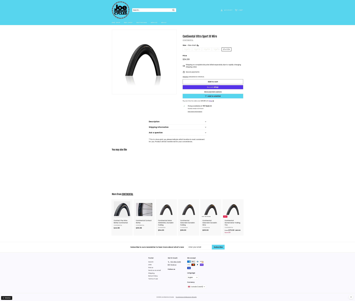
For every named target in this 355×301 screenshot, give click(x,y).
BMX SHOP (128, 22)
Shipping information (159, 127)
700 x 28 (207, 49)
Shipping (185, 77)
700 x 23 (187, 49)
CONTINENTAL (188, 40)
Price (185, 56)
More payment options (213, 92)
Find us (150, 267)
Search (150, 262)
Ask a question (156, 132)
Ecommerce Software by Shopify (186, 297)
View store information (195, 111)
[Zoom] (144, 62)
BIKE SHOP (116, 22)
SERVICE (154, 22)
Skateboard (141, 22)
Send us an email (154, 270)
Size (189, 45)
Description (154, 121)
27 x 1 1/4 (226, 49)
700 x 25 (197, 49)
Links (150, 265)
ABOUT (164, 22)
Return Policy (153, 276)
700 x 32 (216, 49)
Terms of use (153, 279)
